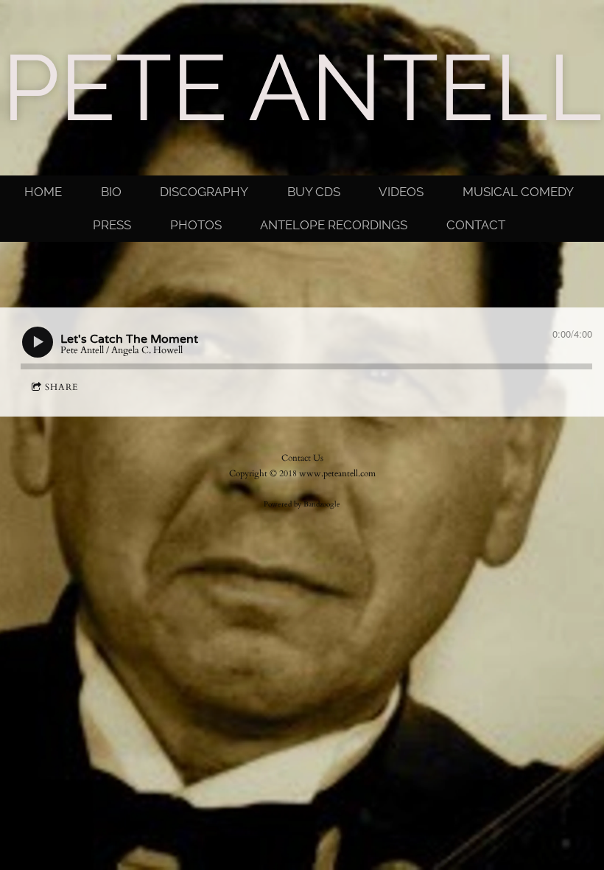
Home (43, 191)
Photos (196, 225)
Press (112, 225)
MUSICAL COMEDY (518, 191)
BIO (111, 191)
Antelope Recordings (333, 225)
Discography (204, 191)
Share (61, 387)
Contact (475, 225)
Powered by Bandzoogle (302, 504)
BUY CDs (313, 191)
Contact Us (302, 458)
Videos (401, 191)
